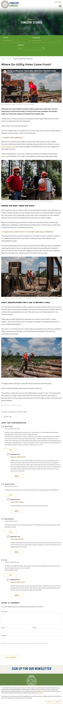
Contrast (59, 2)
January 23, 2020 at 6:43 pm (18, 457)
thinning (4, 156)
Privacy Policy (39, 693)
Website (3, 635)
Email (35, 628)
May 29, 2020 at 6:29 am (11, 486)
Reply (17, 595)
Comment (4, 611)
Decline (58, 701)
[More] (2, 417)
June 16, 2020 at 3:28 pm (17, 502)
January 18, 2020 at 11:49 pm (12, 428)
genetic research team (8, 147)
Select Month (36, 40)
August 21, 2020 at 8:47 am (12, 562)
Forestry (9, 58)
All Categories (7, 40)
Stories (3, 58)
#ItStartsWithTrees (9, 104)
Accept (49, 701)
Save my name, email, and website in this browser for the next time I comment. (25, 643)
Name (3, 628)
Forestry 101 (6, 405)
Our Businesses (29, 104)
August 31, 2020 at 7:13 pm (17, 582)
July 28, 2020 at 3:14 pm (16, 539)
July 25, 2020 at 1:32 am (11, 521)
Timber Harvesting (16, 405)
